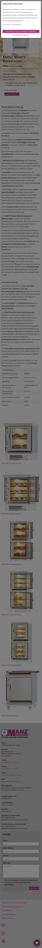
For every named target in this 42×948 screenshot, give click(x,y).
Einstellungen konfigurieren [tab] (21, 35)
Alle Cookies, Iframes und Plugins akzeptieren (21, 31)
